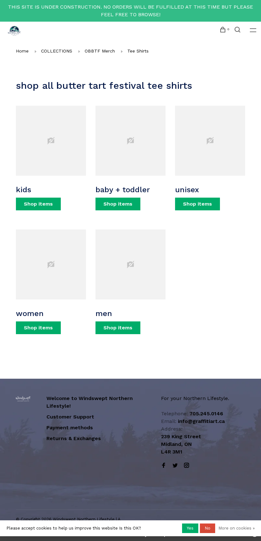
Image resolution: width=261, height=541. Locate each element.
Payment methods (69, 428)
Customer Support (70, 417)
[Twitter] (175, 466)
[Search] (238, 30)
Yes (190, 528)
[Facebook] (163, 466)
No (207, 528)
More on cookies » (236, 528)
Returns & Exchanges (73, 438)
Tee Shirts (138, 50)
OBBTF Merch (100, 50)
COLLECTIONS (56, 50)
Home (22, 50)
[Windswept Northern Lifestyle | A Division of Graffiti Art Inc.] (23, 398)
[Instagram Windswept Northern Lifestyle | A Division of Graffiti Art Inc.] (186, 466)
